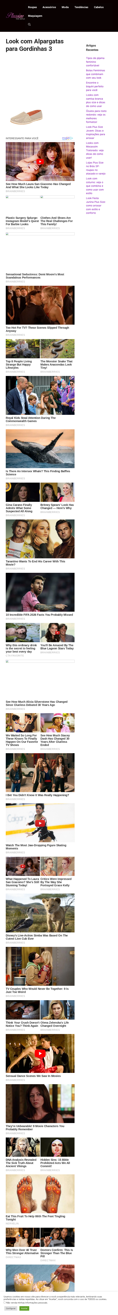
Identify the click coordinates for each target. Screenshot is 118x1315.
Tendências (81, 7)
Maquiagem (35, 15)
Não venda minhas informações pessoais (26, 1302)
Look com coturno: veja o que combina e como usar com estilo (95, 186)
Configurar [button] (11, 1308)
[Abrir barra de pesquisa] (29, 24)
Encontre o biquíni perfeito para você (94, 86)
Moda (65, 7)
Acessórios (49, 7)
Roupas (32, 7)
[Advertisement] (40, 77)
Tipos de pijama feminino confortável (95, 62)
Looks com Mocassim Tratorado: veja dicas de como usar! (95, 150)
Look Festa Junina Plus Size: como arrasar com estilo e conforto (96, 205)
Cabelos (99, 7)
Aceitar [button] (24, 1308)
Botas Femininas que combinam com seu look (95, 74)
